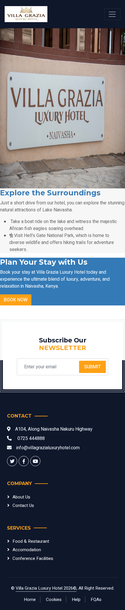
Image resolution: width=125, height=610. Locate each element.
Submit (92, 366)
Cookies (54, 599)
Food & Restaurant (30, 541)
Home (30, 599)
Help (76, 599)
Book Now (16, 299)
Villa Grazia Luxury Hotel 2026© (46, 588)
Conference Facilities (32, 558)
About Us (21, 497)
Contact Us (23, 505)
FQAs (96, 599)
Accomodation (26, 550)
